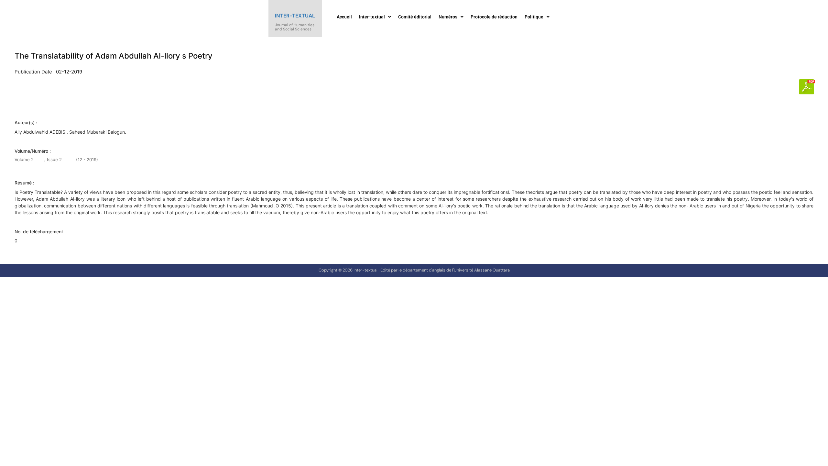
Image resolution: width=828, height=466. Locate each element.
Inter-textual (295, 15)
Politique (534, 16)
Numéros (448, 16)
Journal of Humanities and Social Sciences (294, 27)
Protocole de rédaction (494, 16)
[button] (375, 17)
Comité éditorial (414, 16)
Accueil (344, 16)
